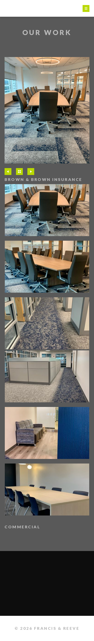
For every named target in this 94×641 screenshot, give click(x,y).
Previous (8, 171)
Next (30, 171)
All (19, 171)
